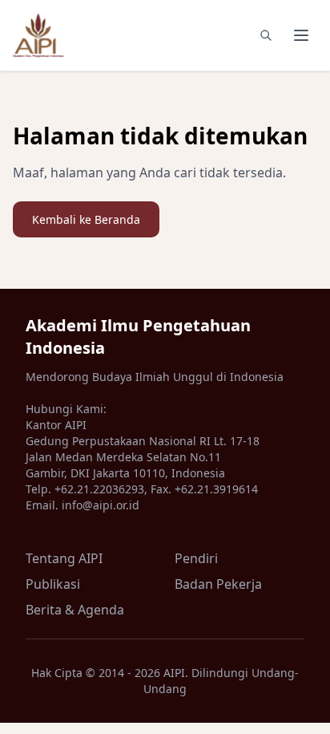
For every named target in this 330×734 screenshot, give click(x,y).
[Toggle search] (266, 35)
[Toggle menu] (301, 35)
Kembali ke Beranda (86, 219)
